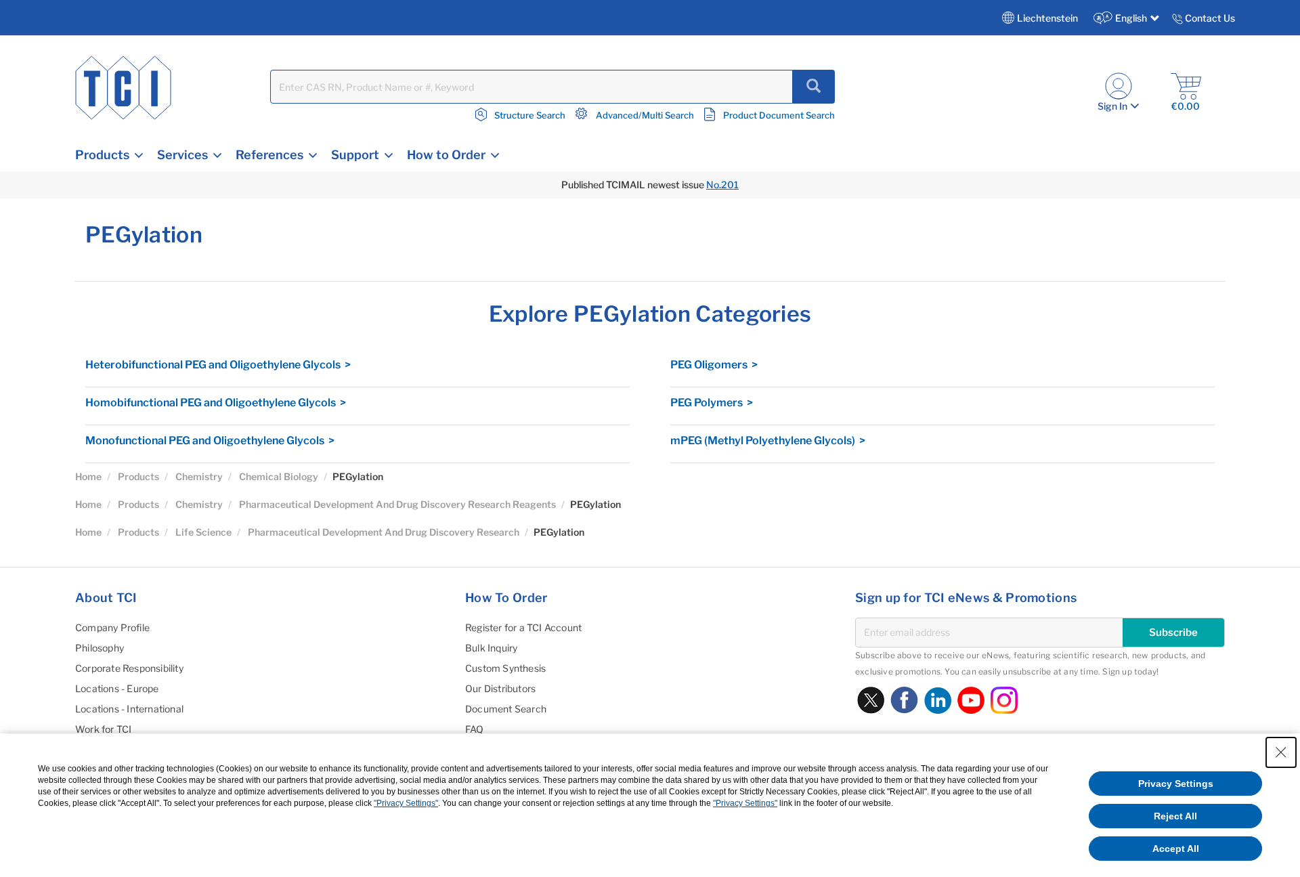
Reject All (1175, 816)
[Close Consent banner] (1281, 752)
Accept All (1175, 848)
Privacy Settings (1175, 783)
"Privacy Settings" (406, 803)
